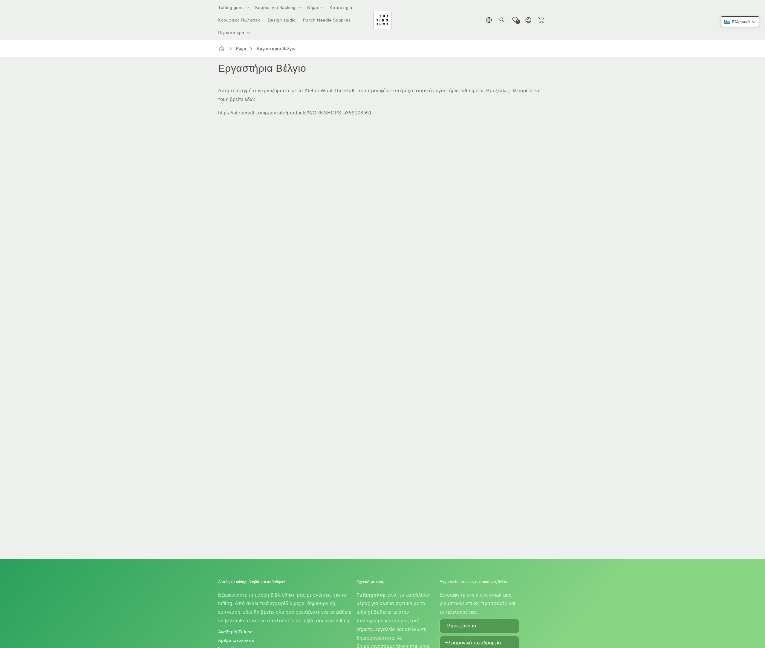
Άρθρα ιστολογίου (236, 640)
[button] (233, 7)
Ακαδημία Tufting (235, 631)
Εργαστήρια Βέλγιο (276, 48)
